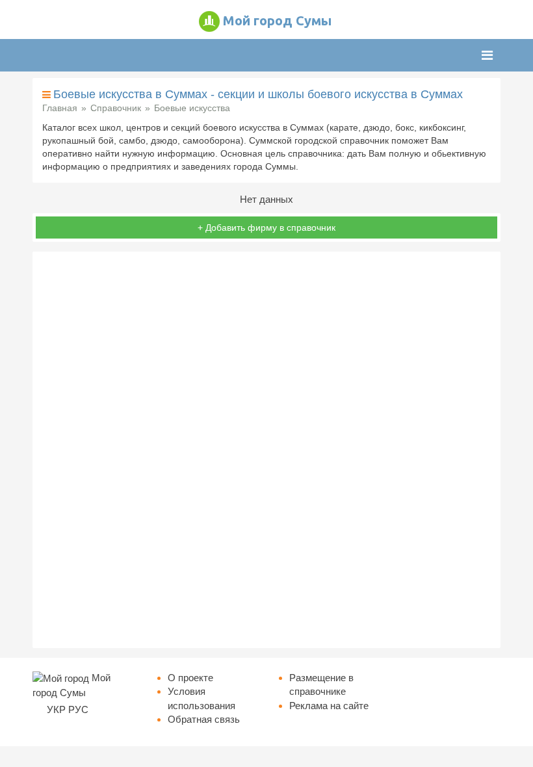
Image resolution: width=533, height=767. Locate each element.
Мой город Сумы (277, 20)
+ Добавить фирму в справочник (266, 227)
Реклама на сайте (329, 705)
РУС (78, 709)
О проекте (190, 677)
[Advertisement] (266, 450)
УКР (56, 709)
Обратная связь (204, 719)
